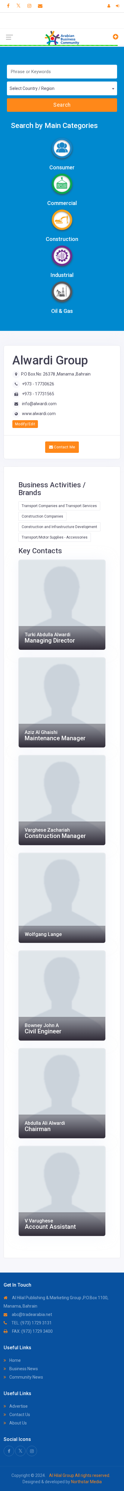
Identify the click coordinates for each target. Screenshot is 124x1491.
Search (61, 105)
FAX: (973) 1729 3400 (32, 1331)
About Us (17, 1423)
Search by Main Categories (54, 125)
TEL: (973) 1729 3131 (31, 1322)
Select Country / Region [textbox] (32, 88)
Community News (25, 1377)
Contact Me (64, 447)
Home (14, 1360)
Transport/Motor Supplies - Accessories (55, 537)
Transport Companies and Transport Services (59, 506)
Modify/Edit (25, 424)
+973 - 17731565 (38, 393)
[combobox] (62, 88)
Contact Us (19, 1414)
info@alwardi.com (39, 403)
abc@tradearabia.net (31, 1314)
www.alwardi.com (39, 413)
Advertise (18, 1406)
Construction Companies (42, 516)
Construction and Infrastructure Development (59, 527)
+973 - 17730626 (38, 384)
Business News (23, 1368)
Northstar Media (86, 1481)
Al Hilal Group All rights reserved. (79, 1475)
